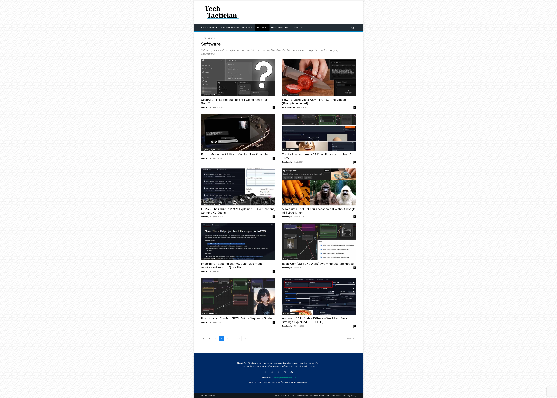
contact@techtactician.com (284, 378)
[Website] (285, 372)
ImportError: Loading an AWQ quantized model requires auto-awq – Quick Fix (232, 265)
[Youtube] (291, 372)
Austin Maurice (288, 107)
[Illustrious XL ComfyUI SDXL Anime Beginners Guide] (238, 296)
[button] (352, 27)
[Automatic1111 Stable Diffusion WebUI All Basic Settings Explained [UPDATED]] (319, 296)
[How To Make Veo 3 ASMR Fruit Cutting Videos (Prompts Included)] (319, 77)
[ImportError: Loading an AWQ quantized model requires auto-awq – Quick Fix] (238, 241)
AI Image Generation (290, 95)
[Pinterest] (265, 372)
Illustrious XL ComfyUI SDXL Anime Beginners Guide (236, 318)
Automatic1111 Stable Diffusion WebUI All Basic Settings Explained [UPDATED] (315, 320)
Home (203, 38)
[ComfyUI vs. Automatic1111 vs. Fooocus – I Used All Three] (319, 132)
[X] (278, 372)
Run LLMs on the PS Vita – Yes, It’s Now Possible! (234, 154)
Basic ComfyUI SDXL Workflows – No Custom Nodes (318, 263)
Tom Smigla (206, 107)
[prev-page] (203, 338)
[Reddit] (272, 372)
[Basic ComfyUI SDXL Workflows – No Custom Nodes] (319, 241)
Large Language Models (211, 95)
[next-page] (245, 338)
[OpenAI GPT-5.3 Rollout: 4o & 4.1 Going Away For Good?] (238, 77)
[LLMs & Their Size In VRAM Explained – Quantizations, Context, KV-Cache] (238, 186)
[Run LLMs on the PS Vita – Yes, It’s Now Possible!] (238, 132)
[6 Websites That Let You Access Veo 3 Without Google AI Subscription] (319, 186)
